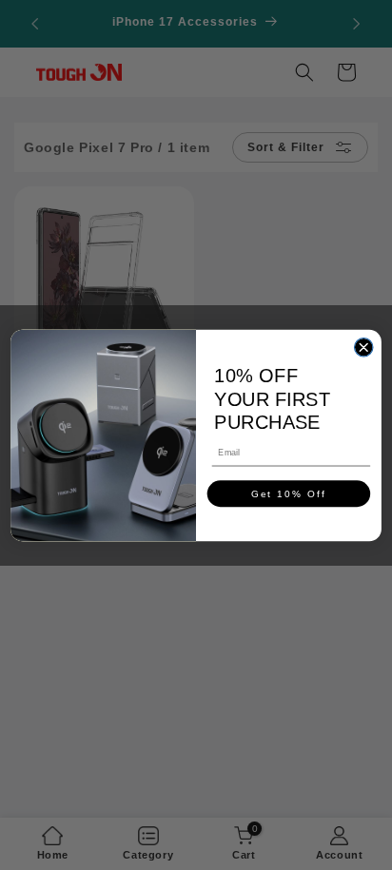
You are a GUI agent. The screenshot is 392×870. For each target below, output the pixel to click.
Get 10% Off (289, 493)
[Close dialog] (363, 347)
